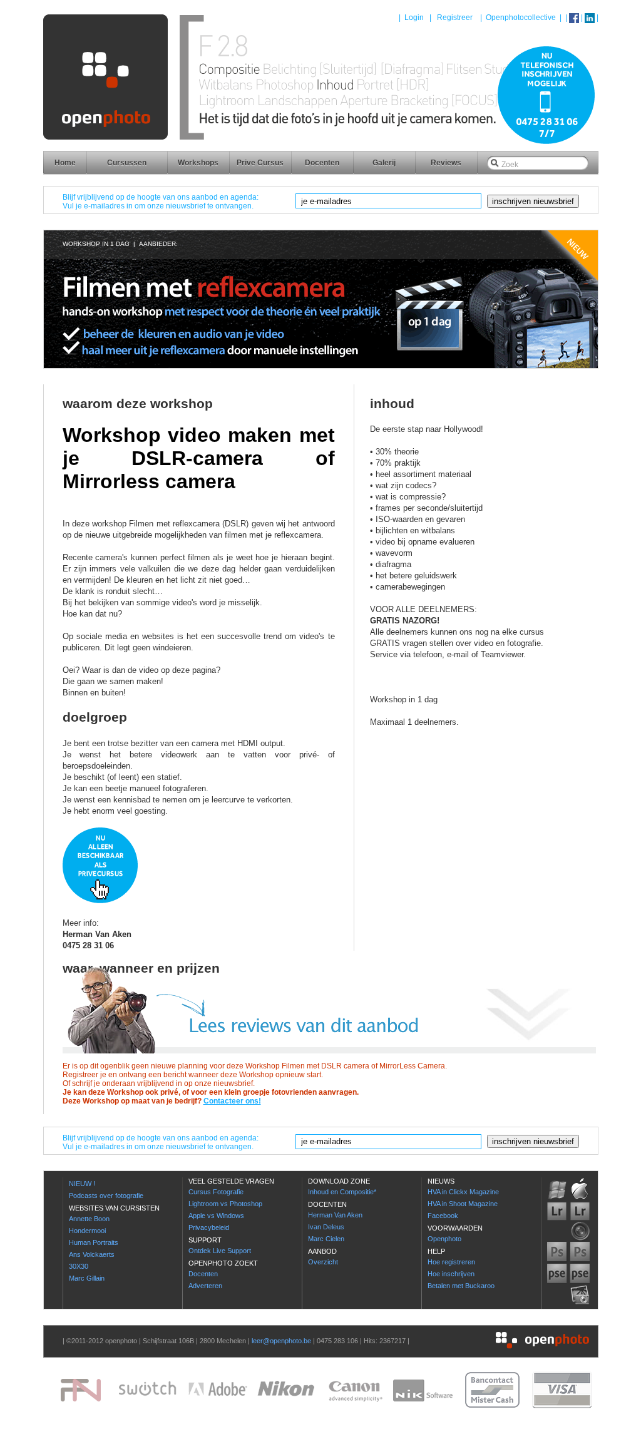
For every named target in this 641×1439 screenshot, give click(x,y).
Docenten (322, 162)
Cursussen (126, 162)
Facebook (443, 1215)
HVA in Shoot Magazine (463, 1203)
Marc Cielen (326, 1238)
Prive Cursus (260, 162)
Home (65, 162)
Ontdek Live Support (219, 1250)
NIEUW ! (82, 1183)
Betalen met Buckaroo (461, 1285)
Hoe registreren (451, 1262)
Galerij (384, 162)
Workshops (198, 162)
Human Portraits (93, 1242)
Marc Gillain (87, 1278)
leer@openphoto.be (281, 1340)
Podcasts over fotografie (106, 1195)
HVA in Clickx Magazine (463, 1192)
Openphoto (444, 1238)
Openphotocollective (521, 17)
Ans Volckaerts (92, 1254)
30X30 (78, 1266)
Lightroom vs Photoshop (225, 1203)
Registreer (455, 17)
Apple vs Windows (216, 1215)
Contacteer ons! (232, 1101)
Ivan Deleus (326, 1227)
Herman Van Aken (335, 1215)
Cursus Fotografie (216, 1192)
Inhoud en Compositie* (342, 1192)
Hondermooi (87, 1230)
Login (414, 17)
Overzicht (323, 1262)
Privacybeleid (208, 1227)
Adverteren (205, 1285)
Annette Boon (89, 1218)
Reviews (446, 162)
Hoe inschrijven (451, 1274)
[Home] (320, 147)
